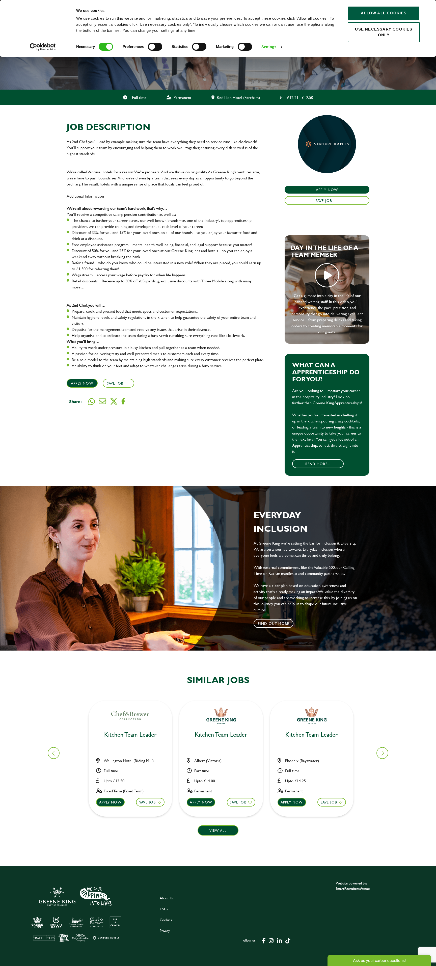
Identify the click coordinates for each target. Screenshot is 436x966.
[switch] (155, 47)
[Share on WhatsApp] (91, 401)
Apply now (110, 802)
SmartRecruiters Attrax (353, 888)
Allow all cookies (383, 13)
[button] (382, 753)
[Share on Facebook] (123, 401)
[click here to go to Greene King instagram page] (271, 940)
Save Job (115, 383)
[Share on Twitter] (114, 401)
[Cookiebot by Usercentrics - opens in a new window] (43, 47)
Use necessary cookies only (383, 32)
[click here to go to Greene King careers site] (76, 914)
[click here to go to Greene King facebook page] (264, 940)
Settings (268, 47)
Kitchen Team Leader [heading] (130, 735)
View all (218, 830)
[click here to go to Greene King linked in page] (279, 940)
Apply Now (82, 383)
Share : (75, 401)
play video (327, 275)
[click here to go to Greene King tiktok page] (287, 940)
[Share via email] (102, 401)
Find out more (273, 623)
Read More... (318, 463)
